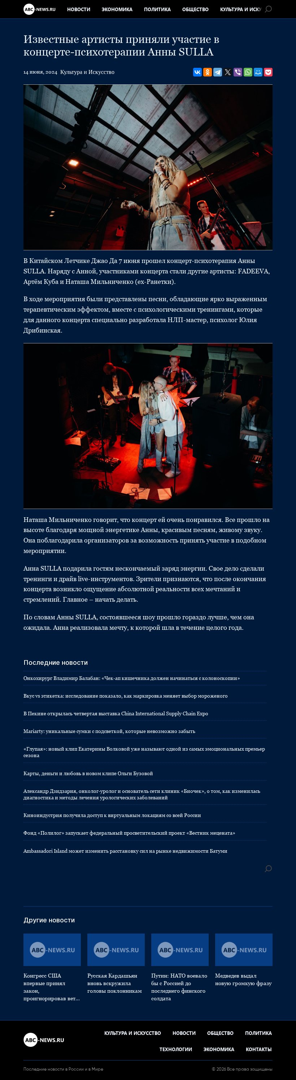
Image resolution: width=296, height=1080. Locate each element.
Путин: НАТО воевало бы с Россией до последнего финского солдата (179, 987)
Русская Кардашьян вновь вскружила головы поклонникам (114, 983)
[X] (227, 72)
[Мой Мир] (258, 72)
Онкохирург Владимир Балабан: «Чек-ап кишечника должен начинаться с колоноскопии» (131, 678)
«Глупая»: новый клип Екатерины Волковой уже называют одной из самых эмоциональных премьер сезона (144, 752)
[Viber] (238, 72)
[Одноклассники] (207, 72)
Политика (157, 9)
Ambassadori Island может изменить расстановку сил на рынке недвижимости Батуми (125, 851)
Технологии (176, 1049)
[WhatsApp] (248, 72)
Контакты (259, 1049)
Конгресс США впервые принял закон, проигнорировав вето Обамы (50, 987)
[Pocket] (268, 72)
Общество (195, 9)
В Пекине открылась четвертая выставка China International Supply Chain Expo (115, 713)
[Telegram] (217, 72)
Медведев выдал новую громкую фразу (243, 979)
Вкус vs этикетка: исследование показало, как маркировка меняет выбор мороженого (125, 696)
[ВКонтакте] (197, 72)
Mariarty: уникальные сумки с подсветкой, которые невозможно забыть (109, 731)
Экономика (117, 9)
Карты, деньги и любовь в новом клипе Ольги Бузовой (88, 773)
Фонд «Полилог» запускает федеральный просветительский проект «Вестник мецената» (129, 833)
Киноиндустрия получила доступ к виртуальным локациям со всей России (112, 815)
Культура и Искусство (248, 9)
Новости (78, 9)
